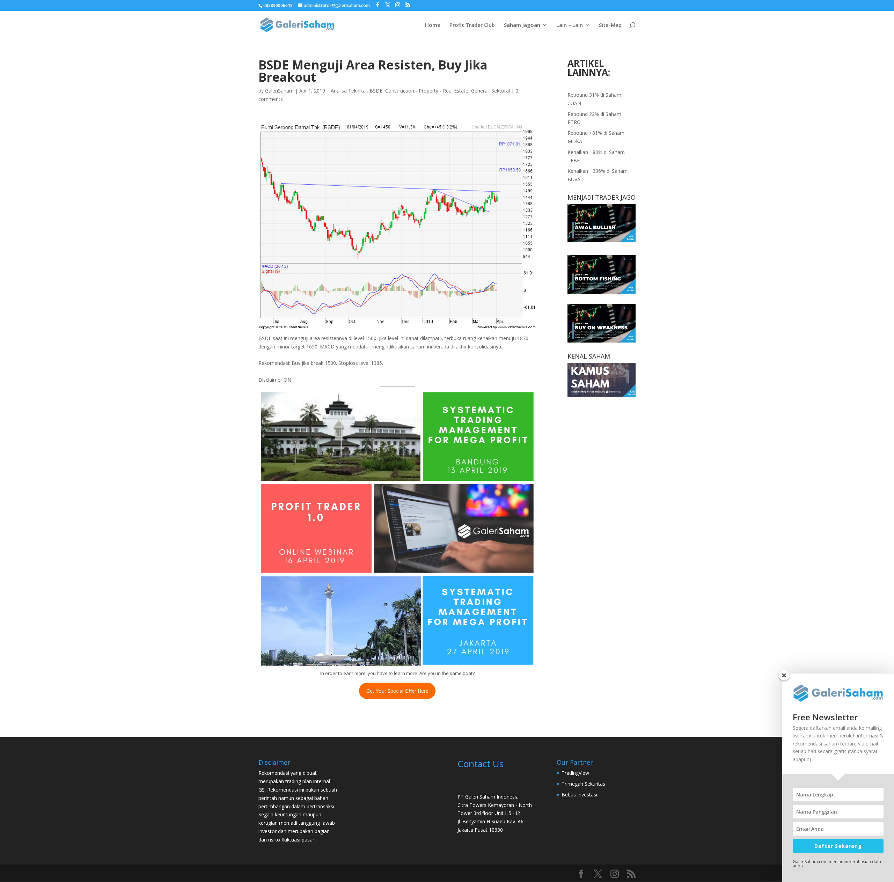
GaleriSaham (279, 90)
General (480, 90)
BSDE (375, 90)
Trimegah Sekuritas (583, 783)
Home (432, 25)
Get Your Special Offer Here (397, 691)
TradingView (575, 773)
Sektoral (500, 90)
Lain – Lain (569, 25)
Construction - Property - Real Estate (426, 90)
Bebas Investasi (579, 794)
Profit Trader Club (472, 25)
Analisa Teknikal (349, 90)
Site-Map (610, 25)
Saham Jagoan (522, 25)
